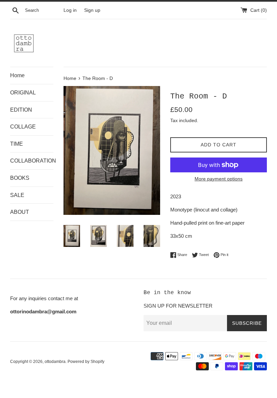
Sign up (92, 10)
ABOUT (19, 212)
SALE (17, 195)
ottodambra (55, 361)
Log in (70, 10)
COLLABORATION (31, 161)
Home (17, 75)
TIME (16, 144)
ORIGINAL (23, 92)
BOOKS (19, 178)
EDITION (21, 110)
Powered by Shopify (86, 361)
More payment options (219, 178)
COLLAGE (23, 127)
